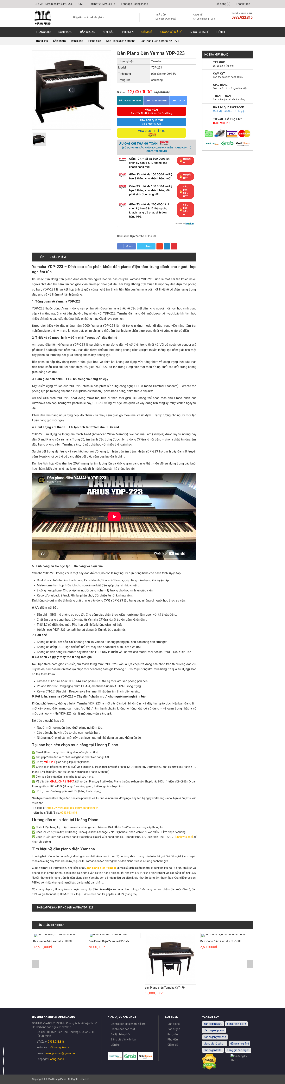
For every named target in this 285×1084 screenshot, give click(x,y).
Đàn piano (65, 31)
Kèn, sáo (109, 31)
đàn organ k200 (213, 1050)
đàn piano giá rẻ (239, 1043)
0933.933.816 (106, 3)
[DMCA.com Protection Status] (209, 1068)
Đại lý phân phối (120, 1034)
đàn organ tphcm (214, 1030)
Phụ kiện (128, 31)
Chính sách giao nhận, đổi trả (128, 1023)
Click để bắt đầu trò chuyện (229, 111)
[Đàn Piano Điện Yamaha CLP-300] (226, 935)
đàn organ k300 (213, 1023)
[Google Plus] (159, 246)
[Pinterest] (174, 246)
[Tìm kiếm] (134, 17)
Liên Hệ (221, 31)
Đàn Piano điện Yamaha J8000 (52, 941)
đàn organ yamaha (215, 1037)
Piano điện (94, 40)
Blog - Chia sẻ (199, 31)
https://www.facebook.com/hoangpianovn (72, 807)
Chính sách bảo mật (123, 1029)
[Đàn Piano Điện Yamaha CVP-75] (115, 935)
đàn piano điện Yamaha (101, 867)
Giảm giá (147, 31)
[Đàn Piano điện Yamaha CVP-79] (170, 959)
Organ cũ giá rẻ (171, 31)
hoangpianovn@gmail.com (61, 1053)
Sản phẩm (59, 40)
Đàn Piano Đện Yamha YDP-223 (160, 40)
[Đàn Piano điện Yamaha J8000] (59, 935)
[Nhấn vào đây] (184, 836)
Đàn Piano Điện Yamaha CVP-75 (109, 941)
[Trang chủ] (48, 17)
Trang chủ (43, 31)
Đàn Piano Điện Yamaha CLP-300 (220, 941)
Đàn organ (87, 31)
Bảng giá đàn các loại (123, 1039)
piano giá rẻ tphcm (214, 1043)
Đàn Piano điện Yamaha (120, 40)
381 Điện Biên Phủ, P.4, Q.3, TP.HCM (61, 3)
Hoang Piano (56, 1059)
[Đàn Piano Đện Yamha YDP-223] (39, 140)
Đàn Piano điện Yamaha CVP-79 (165, 987)
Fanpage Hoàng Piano (134, 3)
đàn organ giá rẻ (236, 1023)
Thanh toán (242, 3)
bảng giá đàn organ (238, 1050)
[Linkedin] (167, 246)
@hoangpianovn (60, 1047)
